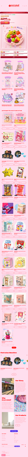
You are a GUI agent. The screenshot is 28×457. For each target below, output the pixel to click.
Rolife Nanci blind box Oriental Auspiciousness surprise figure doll (7, 233)
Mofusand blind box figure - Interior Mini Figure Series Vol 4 (20, 305)
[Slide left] (12, 372)
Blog (14, 438)
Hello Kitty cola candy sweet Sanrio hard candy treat (19, 251)
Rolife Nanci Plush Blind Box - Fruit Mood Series (19, 269)
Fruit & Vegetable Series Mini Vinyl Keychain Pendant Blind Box (6, 143)
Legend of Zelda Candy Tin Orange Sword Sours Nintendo (7, 161)
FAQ (14, 435)
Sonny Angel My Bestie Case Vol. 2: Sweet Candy (19, 125)
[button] (1, 6)
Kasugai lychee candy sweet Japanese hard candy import (20, 197)
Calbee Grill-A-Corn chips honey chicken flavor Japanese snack (7, 197)
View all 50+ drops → (12, 22)
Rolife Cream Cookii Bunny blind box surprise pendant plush (19, 215)
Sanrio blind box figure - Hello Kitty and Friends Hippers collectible (19, 323)
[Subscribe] (13, 446)
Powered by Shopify (8, 455)
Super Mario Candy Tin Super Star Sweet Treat (7, 179)
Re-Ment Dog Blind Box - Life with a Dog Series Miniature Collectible (19, 287)
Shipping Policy (3, 440)
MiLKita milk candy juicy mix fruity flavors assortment (20, 233)
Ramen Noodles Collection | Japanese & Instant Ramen (19, 105)
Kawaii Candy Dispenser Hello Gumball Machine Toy (7, 341)
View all (14, 347)
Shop (17, 425)
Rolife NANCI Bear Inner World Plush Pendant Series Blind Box (19, 143)
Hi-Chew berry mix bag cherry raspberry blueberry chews (7, 215)
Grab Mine (5, 22)
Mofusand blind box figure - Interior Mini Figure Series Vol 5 (7, 323)
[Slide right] (15, 372)
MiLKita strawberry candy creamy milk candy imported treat (7, 251)
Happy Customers (16, 440)
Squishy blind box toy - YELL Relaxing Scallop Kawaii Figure (7, 305)
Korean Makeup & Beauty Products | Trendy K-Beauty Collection (19, 73)
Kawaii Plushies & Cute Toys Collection (7, 89)
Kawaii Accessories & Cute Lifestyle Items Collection (7, 105)
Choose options (20, 128)
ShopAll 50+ (14, 57)
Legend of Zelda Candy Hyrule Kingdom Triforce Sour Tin (19, 161)
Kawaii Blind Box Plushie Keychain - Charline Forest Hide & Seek (7, 287)
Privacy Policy (3, 435)
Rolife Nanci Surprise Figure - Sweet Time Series (8, 269)
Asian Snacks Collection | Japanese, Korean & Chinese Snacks (19, 89)
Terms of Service (4, 438)
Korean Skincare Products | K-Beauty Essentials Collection (7, 73)
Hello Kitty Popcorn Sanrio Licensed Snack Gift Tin (20, 179)
